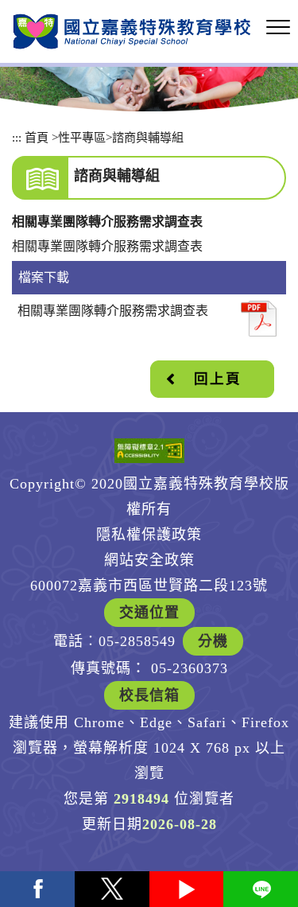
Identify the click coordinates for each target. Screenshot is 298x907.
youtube (186, 889)
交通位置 (149, 613)
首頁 (36, 137)
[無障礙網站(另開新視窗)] (149, 450)
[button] (278, 28)
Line (260, 889)
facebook (37, 889)
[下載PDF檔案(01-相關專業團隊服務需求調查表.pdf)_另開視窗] (258, 319)
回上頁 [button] (218, 379)
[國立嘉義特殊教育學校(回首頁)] (132, 31)
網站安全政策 (149, 560)
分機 (213, 641)
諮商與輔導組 (148, 137)
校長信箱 (149, 695)
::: (16, 137)
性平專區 (82, 137)
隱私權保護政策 (149, 535)
